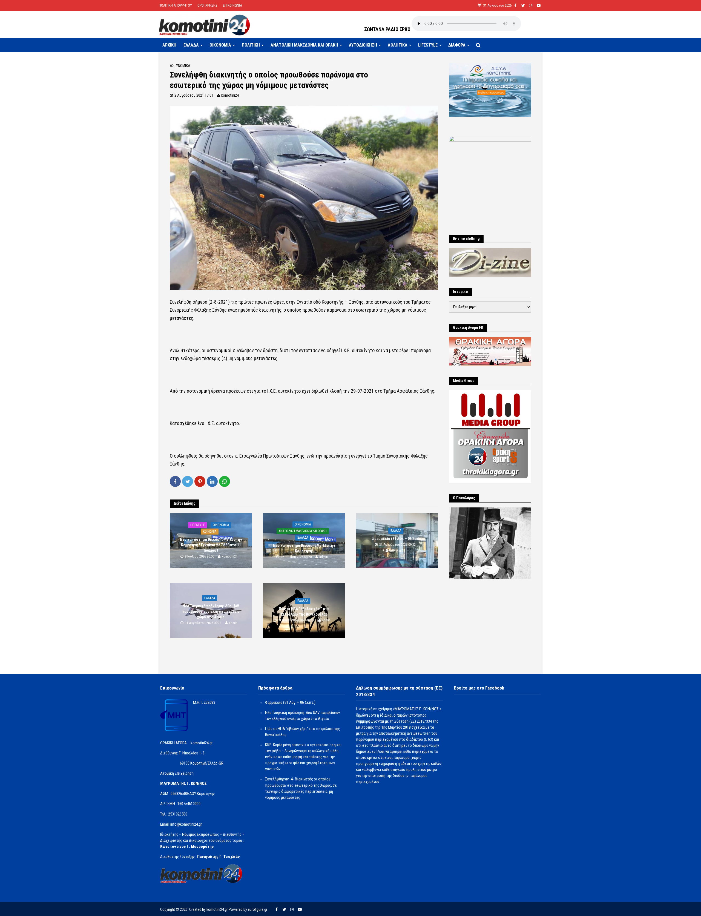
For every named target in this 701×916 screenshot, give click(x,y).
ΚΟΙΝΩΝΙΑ (209, 531)
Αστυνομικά (180, 66)
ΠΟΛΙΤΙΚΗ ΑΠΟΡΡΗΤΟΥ (175, 5)
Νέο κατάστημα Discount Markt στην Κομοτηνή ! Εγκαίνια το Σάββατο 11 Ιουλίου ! (211, 545)
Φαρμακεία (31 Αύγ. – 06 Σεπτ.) (397, 538)
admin (323, 557)
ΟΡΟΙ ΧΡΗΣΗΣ (207, 5)
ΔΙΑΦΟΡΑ (457, 45)
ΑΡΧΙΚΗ (169, 45)
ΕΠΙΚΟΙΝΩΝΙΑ (232, 5)
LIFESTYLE (428, 45)
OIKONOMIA (220, 45)
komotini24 (230, 95)
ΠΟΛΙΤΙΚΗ (251, 45)
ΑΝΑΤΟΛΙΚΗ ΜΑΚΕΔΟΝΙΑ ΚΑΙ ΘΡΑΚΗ (304, 45)
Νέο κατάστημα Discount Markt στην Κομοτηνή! (304, 548)
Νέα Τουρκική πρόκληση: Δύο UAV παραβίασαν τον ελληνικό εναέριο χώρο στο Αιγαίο (211, 611)
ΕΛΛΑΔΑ (191, 45)
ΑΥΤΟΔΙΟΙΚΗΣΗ (363, 45)
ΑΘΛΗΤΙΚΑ (397, 45)
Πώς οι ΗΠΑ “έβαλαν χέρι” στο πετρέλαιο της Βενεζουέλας (304, 611)
